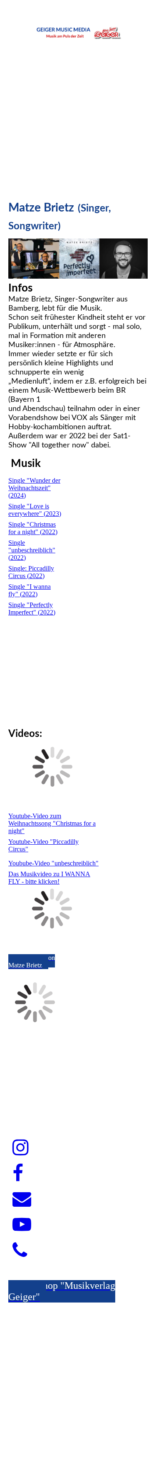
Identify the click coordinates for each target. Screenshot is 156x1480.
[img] (78, 31)
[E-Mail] (21, 1199)
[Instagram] (20, 1147)
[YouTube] (21, 1225)
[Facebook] (17, 1173)
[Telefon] (19, 1250)
